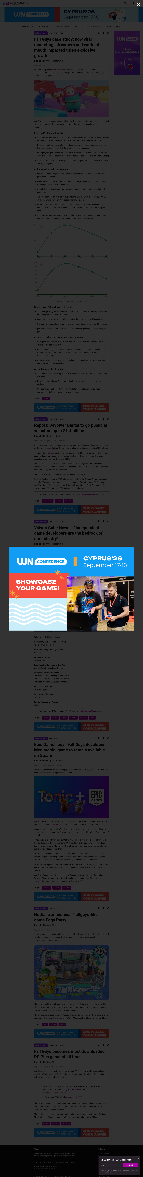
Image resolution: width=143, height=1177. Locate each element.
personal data (107, 1172)
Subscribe (131, 1165)
